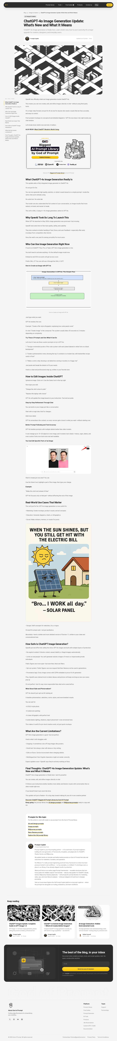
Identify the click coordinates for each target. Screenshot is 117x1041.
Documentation (88, 1029)
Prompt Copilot (40, 845)
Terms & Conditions (103, 1037)
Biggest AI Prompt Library (57, 173)
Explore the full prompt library (38, 835)
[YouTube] (18, 1019)
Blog (96, 5)
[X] (10, 1019)
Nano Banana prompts (35, 832)
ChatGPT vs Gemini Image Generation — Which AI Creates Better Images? (58, 925)
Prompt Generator (89, 1013)
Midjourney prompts (71, 802)
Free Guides (69, 5)
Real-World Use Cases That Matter (12, 121)
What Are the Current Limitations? (10, 131)
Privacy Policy (91, 1037)
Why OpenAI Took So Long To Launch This (13, 107)
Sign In (109, 5)
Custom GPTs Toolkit (90, 1026)
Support (103, 1007)
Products (80, 5)
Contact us (89, 5)
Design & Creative (33, 12)
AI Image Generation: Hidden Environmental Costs (89, 925)
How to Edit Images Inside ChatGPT (12, 117)
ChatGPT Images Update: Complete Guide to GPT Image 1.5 (22, 925)
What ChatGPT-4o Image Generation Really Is (12, 103)
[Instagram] (22, 1019)
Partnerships (105, 1010)
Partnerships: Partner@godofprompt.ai (74, 1037)
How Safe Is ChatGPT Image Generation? (12, 126)
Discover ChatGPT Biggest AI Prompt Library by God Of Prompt (47, 800)
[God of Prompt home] (6, 5)
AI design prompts (55, 802)
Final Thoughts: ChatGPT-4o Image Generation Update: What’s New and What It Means (12, 137)
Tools (59, 5)
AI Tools (86, 1016)
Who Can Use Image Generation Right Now (11, 112)
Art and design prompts (36, 823)
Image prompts (33, 826)
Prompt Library (50, 5)
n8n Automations (89, 1022)
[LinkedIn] (14, 1019)
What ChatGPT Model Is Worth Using (46, 129)
